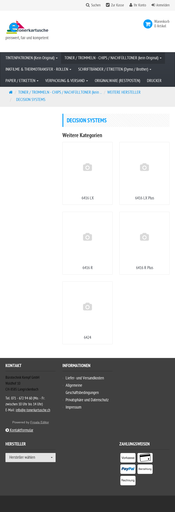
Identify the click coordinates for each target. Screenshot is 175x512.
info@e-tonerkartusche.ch (33, 410)
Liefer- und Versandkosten (85, 378)
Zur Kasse (117, 5)
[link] (148, 23)
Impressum (73, 407)
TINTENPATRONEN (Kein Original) (30, 58)
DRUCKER (154, 80)
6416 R (87, 267)
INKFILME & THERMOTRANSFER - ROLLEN (37, 69)
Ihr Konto (140, 5)
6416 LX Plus (144, 198)
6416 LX (88, 198)
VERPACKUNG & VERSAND (65, 80)
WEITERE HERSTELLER (124, 92)
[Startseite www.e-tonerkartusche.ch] (30, 27)
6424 (87, 337)
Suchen (95, 5)
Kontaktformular (21, 430)
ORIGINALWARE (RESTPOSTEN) (117, 80)
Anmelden (163, 5)
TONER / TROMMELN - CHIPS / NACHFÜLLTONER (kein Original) (111, 58)
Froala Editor (39, 422)
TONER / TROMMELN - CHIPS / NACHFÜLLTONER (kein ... (60, 92)
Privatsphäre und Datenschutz (87, 400)
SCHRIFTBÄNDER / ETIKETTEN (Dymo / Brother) (113, 69)
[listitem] (127, 458)
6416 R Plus (144, 267)
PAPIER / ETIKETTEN (20, 80)
